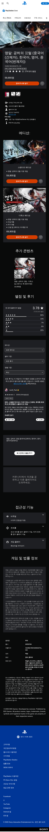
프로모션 (27, 18)
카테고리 (18, 18)
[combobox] (24, 350)
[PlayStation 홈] (24, 3)
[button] (12, 114)
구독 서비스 (38, 18)
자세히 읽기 (9, 415)
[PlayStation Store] (10, 10)
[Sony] (44, 831)
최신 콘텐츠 (7, 18)
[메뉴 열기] (2, 3)
